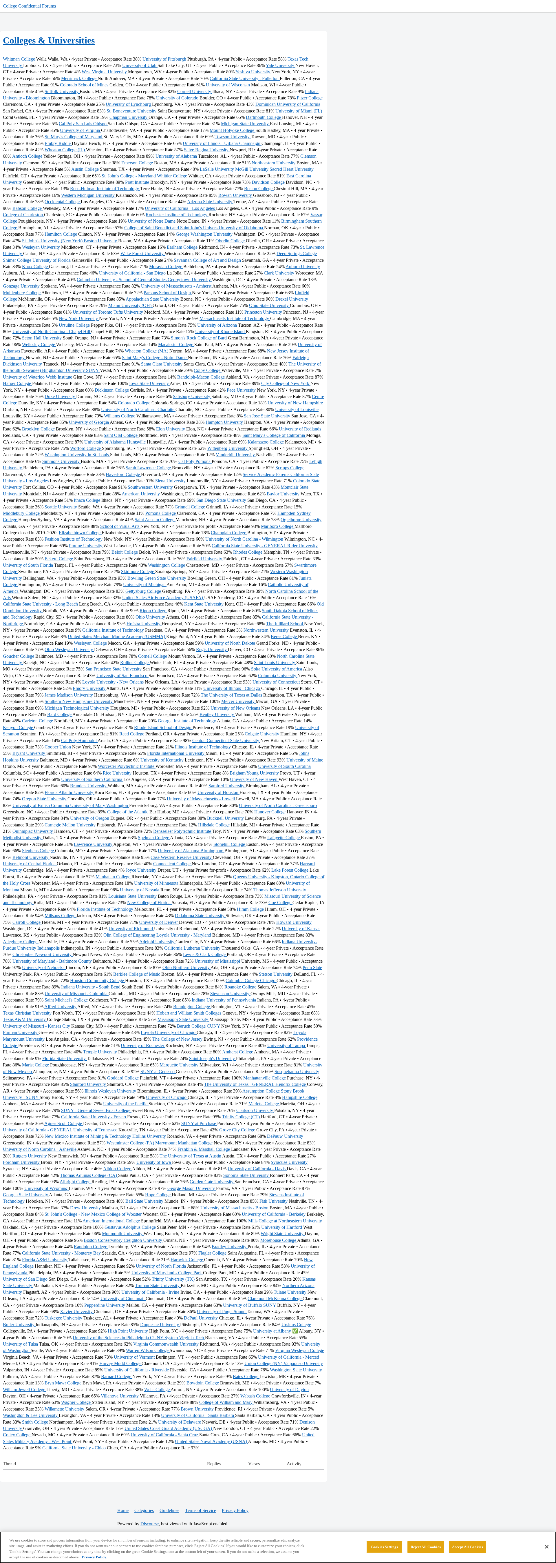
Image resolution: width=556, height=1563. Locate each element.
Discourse (149, 1523)
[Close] (546, 1546)
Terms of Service (200, 1510)
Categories (144, 1510)
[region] (278, 1547)
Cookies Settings (384, 1547)
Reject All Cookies (426, 1547)
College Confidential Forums (29, 5)
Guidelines (169, 1510)
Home (123, 1510)
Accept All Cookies (467, 1547)
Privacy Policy (235, 1510)
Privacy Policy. (94, 1557)
